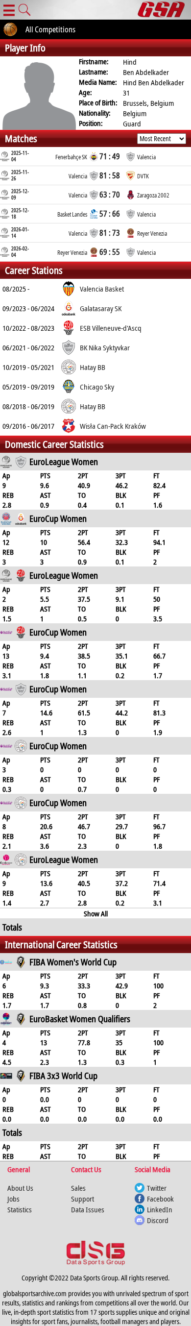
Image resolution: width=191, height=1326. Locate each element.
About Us (20, 1188)
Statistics (19, 1209)
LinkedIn (159, 1209)
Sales (78, 1188)
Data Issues (87, 1209)
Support (82, 1198)
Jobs (13, 1198)
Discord (157, 1220)
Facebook (160, 1198)
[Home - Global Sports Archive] (164, 10)
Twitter (157, 1188)
